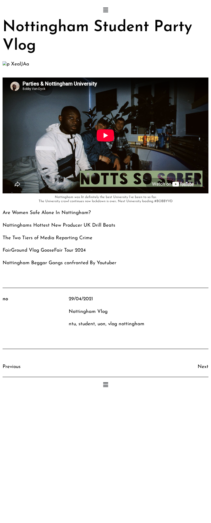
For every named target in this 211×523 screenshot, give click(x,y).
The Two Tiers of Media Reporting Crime (47, 238)
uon (102, 324)
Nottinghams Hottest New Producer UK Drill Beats (59, 225)
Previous (12, 366)
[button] (105, 10)
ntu (72, 324)
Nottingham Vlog (88, 311)
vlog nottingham (126, 324)
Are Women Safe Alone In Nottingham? (47, 212)
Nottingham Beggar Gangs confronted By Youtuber (59, 263)
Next (203, 366)
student (86, 324)
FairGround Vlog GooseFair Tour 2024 (44, 250)
